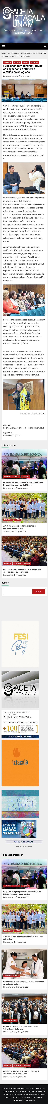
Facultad (25, 62)
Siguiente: (12, 434)
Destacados (8, 520)
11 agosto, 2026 (20, 575)
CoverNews (17, 1100)
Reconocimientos (10, 1020)
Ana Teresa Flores (10, 488)
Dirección (17, 62)
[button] (4, 46)
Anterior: (23, 426)
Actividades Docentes (11, 476)
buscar (38, 592)
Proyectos (34, 62)
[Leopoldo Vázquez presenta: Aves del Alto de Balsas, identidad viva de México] (24, 464)
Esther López (9, 532)
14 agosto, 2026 (23, 488)
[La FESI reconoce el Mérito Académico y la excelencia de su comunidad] (24, 551)
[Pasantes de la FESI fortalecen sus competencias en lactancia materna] (24, 964)
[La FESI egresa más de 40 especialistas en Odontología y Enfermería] (24, 1009)
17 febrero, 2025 (26, 76)
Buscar (5, 582)
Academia (7, 62)
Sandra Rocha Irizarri (11, 76)
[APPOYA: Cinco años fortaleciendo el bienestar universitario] (24, 508)
